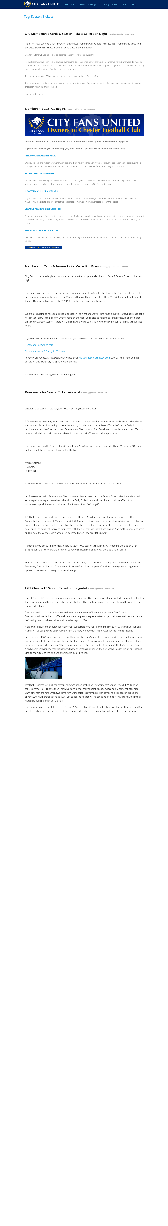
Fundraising (104, 4)
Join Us (126, 4)
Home (65, 4)
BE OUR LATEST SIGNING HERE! (39, 173)
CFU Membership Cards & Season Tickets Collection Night (66, 34)
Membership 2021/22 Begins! (46, 109)
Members (116, 4)
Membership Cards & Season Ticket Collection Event (62, 266)
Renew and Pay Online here (39, 345)
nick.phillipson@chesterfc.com (95, 358)
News (82, 4)
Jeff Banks (119, 34)
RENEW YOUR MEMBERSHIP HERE (40, 155)
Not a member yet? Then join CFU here (45, 351)
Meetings (92, 4)
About (74, 4)
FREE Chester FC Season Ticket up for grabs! (56, 588)
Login (134, 4)
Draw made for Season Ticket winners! (52, 392)
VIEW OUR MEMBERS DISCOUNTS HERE (43, 209)
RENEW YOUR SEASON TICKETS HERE (42, 230)
